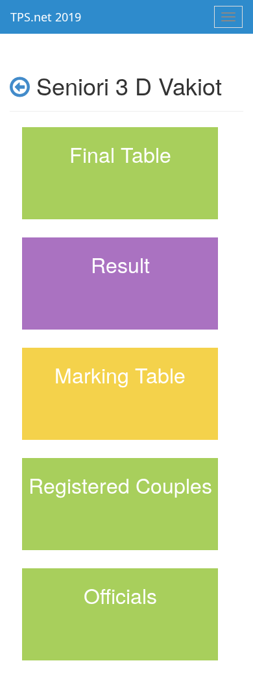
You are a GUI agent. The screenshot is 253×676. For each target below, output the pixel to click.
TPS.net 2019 (45, 17)
